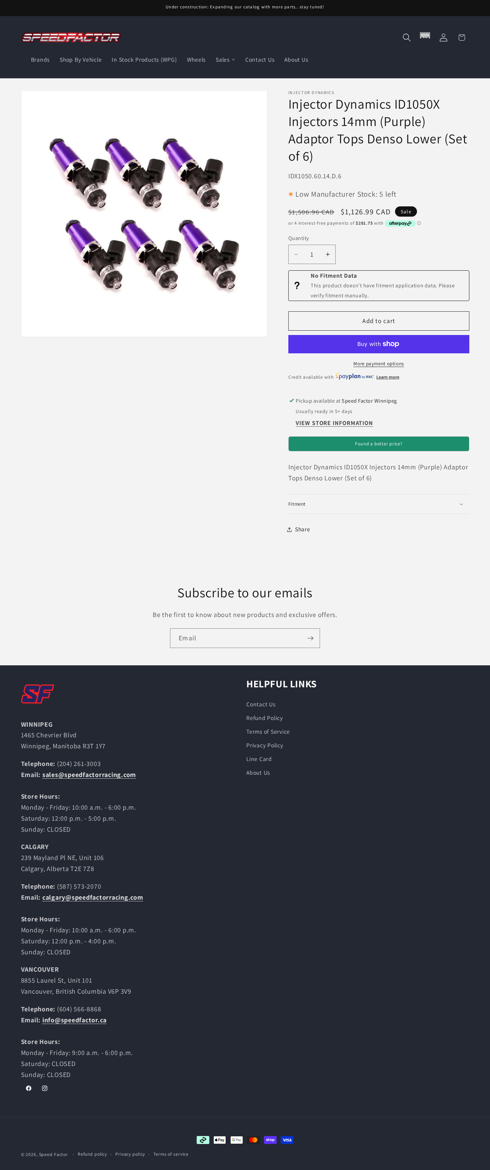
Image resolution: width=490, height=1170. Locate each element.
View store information (334, 423)
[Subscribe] (310, 638)
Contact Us (261, 704)
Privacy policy (130, 1154)
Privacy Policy (264, 745)
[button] (407, 37)
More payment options (378, 363)
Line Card (259, 759)
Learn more (387, 377)
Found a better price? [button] (379, 444)
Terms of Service (268, 731)
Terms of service (171, 1154)
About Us (258, 773)
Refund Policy (264, 718)
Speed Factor (53, 1154)
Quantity (298, 238)
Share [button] (302, 529)
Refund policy (92, 1154)
